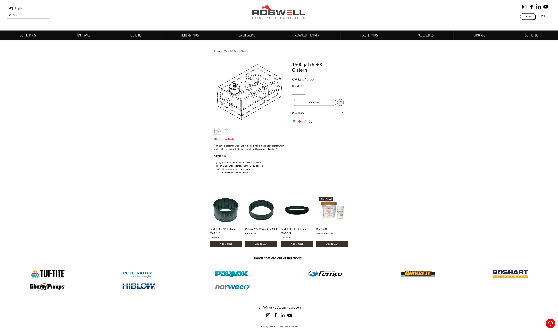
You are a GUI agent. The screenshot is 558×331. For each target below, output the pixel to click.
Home (217, 51)
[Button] (243, 255)
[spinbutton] (299, 91)
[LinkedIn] (538, 7)
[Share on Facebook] (294, 121)
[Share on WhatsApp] (305, 121)
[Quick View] (226, 210)
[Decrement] (295, 91)
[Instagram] (524, 7)
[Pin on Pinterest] (299, 121)
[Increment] (303, 91)
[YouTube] (546, 7)
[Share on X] (310, 121)
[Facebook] (531, 7)
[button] (543, 16)
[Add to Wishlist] (340, 102)
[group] (279, 222)
